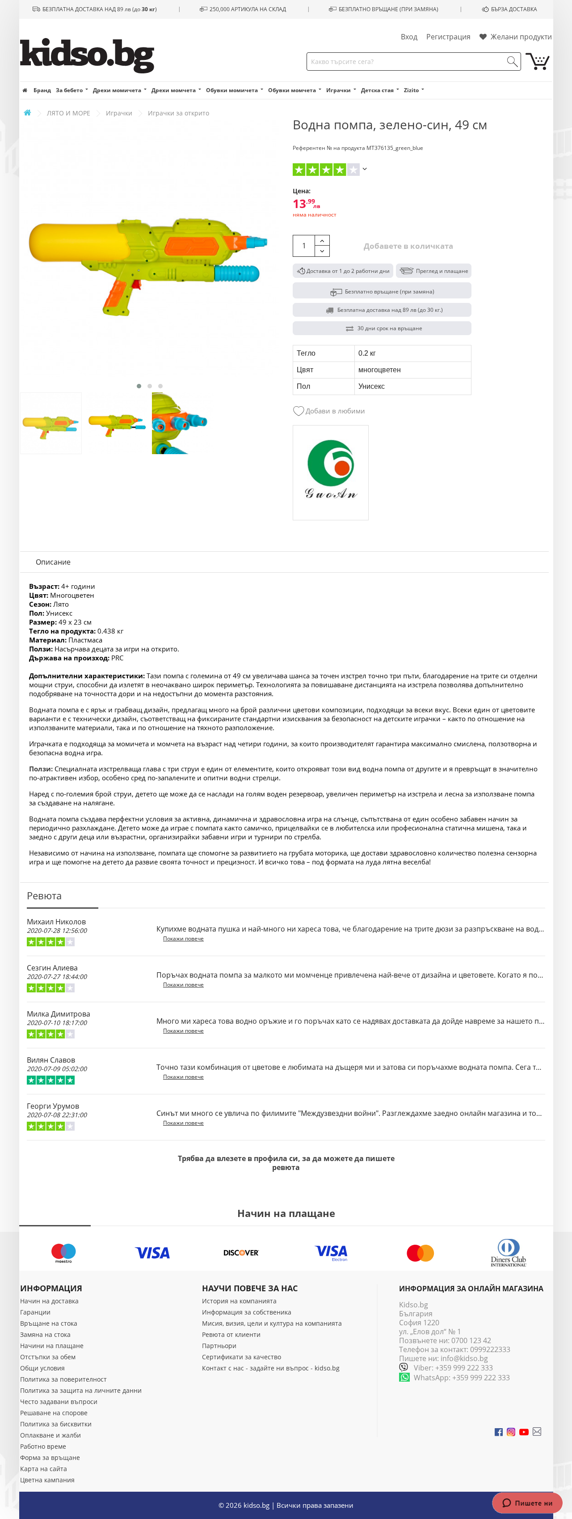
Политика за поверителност (63, 1379)
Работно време (43, 1446)
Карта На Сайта (43, 1468)
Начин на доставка (49, 1301)
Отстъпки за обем (48, 1357)
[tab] (53, 562)
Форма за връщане (50, 1457)
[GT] (331, 472)
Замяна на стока (45, 1334)
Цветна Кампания (47, 1480)
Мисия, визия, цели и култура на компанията (272, 1323)
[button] (139, 386)
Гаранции (35, 1312)
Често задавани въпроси (58, 1401)
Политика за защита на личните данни (81, 1390)
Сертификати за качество (241, 1357)
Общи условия (42, 1368)
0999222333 (490, 1349)
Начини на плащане (52, 1345)
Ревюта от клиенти (231, 1334)
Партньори (219, 1345)
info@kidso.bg (464, 1358)
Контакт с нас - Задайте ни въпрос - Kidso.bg (271, 1368)
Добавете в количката (407, 246)
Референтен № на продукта (329, 148)
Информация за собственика (246, 1312)
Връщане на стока (48, 1323)
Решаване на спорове (54, 1412)
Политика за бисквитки (56, 1424)
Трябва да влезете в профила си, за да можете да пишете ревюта (286, 1162)
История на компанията (239, 1301)
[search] (513, 62)
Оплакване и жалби (50, 1435)
